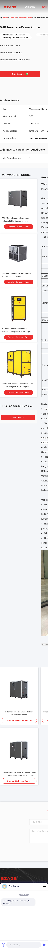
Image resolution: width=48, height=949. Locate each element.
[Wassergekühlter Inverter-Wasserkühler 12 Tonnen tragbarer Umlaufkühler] (19, 749)
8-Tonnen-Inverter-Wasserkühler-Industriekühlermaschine (19, 713)
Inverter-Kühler (25, 18)
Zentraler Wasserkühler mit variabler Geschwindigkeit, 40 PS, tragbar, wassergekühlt (17, 387)
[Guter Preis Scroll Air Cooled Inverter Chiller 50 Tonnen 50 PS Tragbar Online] (18, 252)
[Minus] (44, 886)
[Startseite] (10, 7)
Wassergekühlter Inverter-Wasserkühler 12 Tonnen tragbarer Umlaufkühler (19, 773)
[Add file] (3, 945)
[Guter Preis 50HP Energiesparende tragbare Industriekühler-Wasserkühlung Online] (18, 197)
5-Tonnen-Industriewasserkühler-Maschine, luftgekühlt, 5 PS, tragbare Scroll (17, 331)
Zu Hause (30, 6)
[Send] (44, 945)
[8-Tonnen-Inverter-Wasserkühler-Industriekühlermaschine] (19, 688)
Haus (5, 18)
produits (13, 18)
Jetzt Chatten (18, 74)
